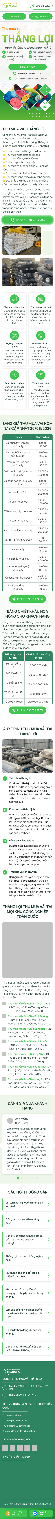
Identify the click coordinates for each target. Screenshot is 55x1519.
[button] (3, 1145)
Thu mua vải (14, 16)
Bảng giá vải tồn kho (40, 16)
